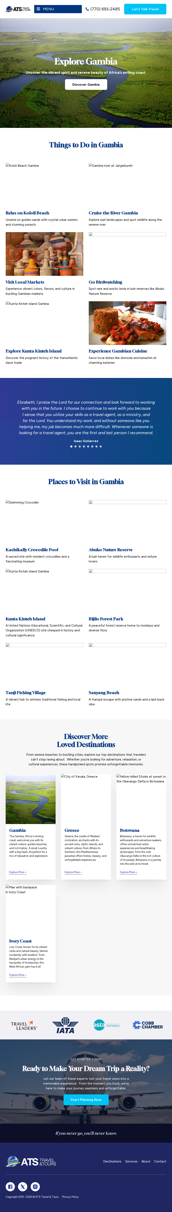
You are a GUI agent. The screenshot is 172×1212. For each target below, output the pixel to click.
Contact (160, 1161)
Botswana (129, 830)
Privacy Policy (70, 1196)
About (145, 1161)
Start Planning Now (86, 1100)
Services (131, 1161)
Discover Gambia (86, 84)
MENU (48, 9)
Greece (72, 830)
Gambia (17, 830)
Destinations (112, 1161)
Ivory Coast (20, 941)
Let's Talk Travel (145, 9)
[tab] (71, 446)
